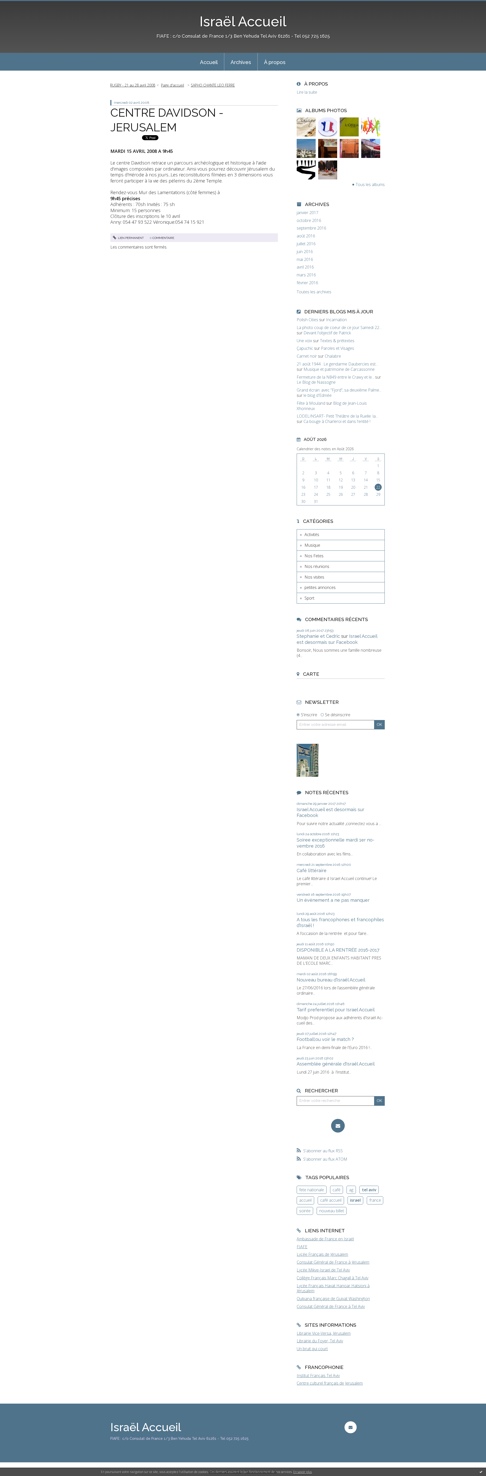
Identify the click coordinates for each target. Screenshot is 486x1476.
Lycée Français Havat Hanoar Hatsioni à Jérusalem (333, 1288)
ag (351, 1190)
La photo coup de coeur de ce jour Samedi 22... (339, 327)
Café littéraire (312, 870)
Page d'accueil (172, 85)
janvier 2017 (307, 212)
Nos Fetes (314, 556)
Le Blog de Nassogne (316, 382)
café (336, 1190)
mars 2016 (306, 275)
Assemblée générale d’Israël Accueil (336, 1064)
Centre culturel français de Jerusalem (330, 1383)
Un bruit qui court (312, 1348)
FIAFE (302, 1246)
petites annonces (320, 587)
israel (355, 1200)
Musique (312, 545)
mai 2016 (305, 259)
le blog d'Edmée (317, 395)
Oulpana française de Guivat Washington (333, 1298)
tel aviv (369, 1190)
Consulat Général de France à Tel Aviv (331, 1306)
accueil (305, 1200)
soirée (305, 1211)
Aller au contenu (17, 4)
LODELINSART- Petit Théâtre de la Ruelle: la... (337, 416)
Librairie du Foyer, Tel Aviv (320, 1341)
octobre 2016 (309, 220)
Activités (312, 534)
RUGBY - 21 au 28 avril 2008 (132, 85)
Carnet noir (307, 356)
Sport (309, 598)
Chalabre (333, 356)
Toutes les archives (314, 292)
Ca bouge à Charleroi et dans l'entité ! (336, 421)
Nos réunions (317, 566)
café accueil (330, 1200)
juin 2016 (305, 251)
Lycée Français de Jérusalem (322, 1254)
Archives (241, 62)
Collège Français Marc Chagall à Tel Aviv (332, 1278)
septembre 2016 (311, 228)
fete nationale (311, 1190)
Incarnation (336, 319)
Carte (311, 674)
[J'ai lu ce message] (481, 1472)
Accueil (209, 62)
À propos (275, 62)
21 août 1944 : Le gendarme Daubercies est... (337, 364)
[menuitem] (209, 62)
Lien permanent (130, 238)
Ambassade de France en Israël (325, 1239)
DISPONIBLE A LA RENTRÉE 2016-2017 (338, 950)
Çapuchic (305, 348)
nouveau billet (331, 1211)
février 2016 (307, 282)
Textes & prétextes (337, 340)
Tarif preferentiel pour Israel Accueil (336, 1009)
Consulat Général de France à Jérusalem (333, 1262)
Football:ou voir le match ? (325, 1039)
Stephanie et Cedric (318, 636)
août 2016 (306, 236)
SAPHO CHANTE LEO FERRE (213, 85)
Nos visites (314, 577)
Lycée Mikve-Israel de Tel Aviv (323, 1270)
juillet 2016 (306, 244)
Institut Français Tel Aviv (318, 1375)
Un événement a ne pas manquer (333, 900)
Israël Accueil (243, 21)
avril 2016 (305, 267)
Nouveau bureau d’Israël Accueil (331, 979)
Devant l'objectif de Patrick (327, 333)
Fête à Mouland (311, 403)
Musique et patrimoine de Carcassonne (339, 369)
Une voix (304, 340)
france (375, 1200)
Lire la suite (307, 92)
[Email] (338, 1126)
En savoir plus (302, 1472)
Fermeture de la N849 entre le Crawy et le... (335, 377)
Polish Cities (307, 319)
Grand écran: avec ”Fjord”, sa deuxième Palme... (339, 390)
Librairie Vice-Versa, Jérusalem (324, 1333)
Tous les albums (370, 184)
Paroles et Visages (337, 348)
